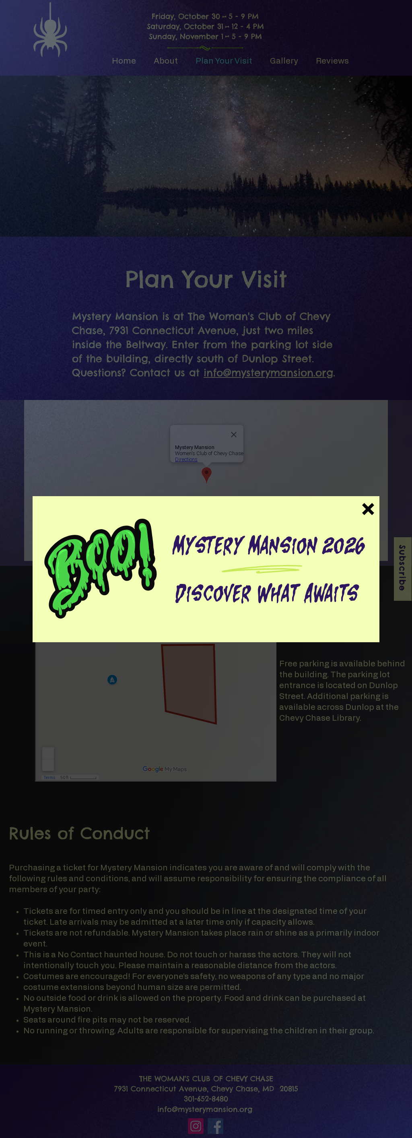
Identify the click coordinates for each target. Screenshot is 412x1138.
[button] (368, 509)
